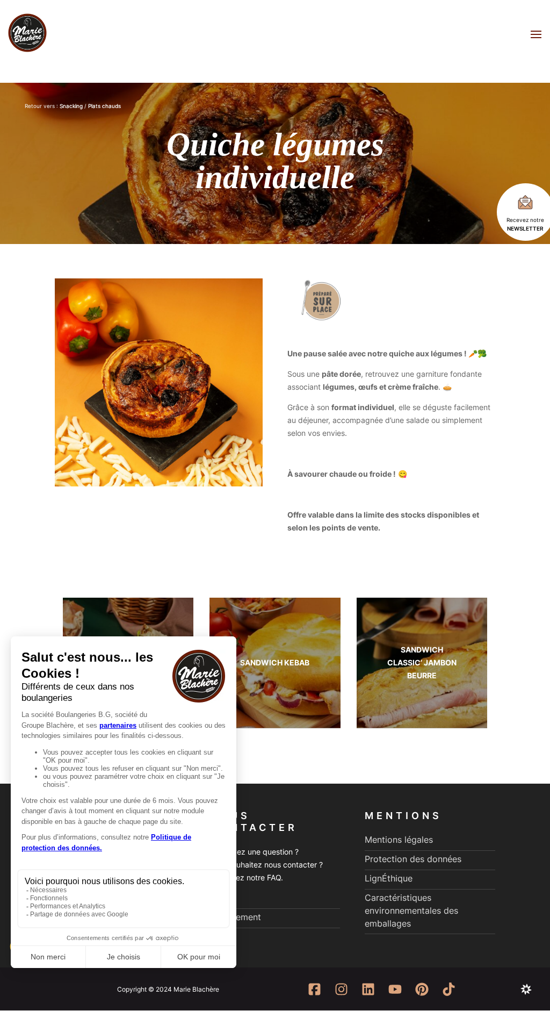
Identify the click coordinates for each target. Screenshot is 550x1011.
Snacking (71, 106)
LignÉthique (388, 878)
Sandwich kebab (274, 662)
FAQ (217, 897)
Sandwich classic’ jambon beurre (422, 662)
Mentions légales (399, 839)
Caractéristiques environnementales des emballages (411, 910)
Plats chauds (104, 106)
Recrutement (235, 917)
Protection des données (413, 859)
